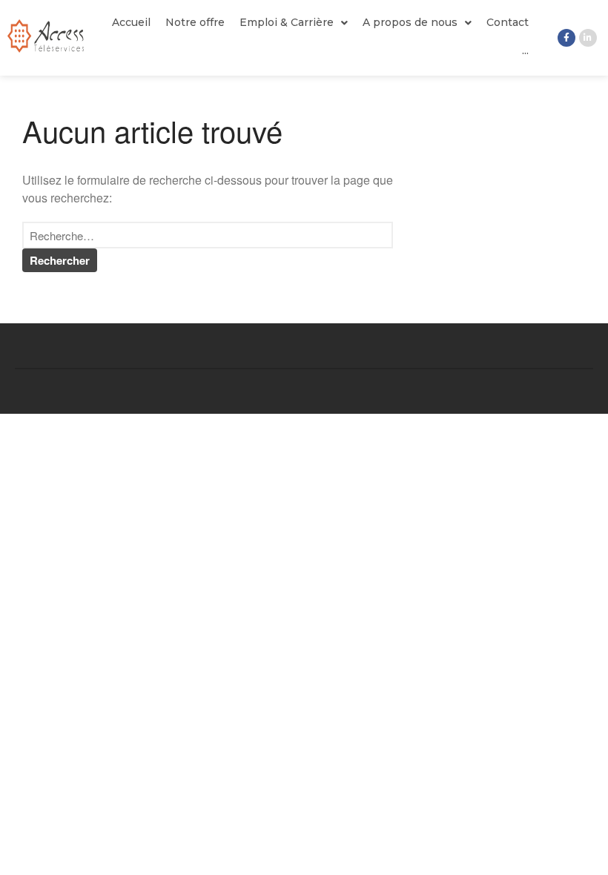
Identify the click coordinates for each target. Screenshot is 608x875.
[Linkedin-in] (588, 38)
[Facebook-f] (566, 38)
